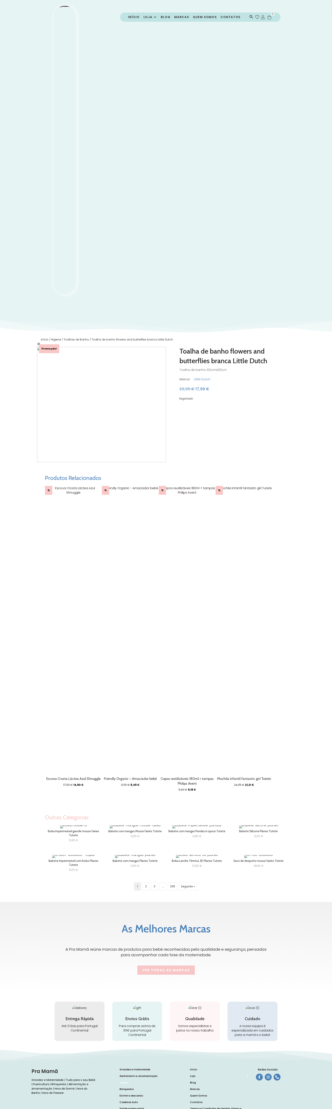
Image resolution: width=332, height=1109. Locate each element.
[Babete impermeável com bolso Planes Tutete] (73, 865)
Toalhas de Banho (76, 339)
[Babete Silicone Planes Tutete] (258, 835)
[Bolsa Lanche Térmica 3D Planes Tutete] (196, 865)
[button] (250, 17)
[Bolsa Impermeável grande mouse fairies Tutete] (73, 835)
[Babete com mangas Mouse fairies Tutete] (135, 835)
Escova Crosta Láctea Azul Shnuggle (73, 779)
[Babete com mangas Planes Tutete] (135, 865)
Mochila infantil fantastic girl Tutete (244, 779)
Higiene (56, 339)
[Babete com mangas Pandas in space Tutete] (196, 835)
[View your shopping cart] (269, 17)
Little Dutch (202, 379)
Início (44, 339)
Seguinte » (188, 886)
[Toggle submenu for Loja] (155, 17)
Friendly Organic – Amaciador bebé (130, 779)
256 (172, 886)
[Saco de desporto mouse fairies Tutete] (258, 865)
